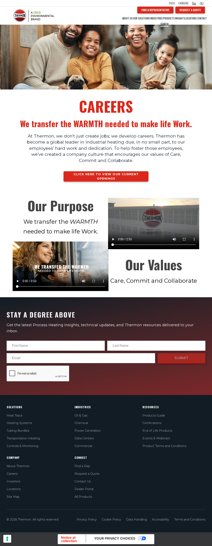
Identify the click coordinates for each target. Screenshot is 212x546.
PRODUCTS (169, 18)
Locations (191, 18)
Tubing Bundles (18, 430)
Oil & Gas (81, 415)
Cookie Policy (111, 519)
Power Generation (88, 430)
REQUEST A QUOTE (190, 10)
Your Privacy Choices (114, 538)
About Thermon (18, 466)
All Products (83, 497)
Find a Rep (82, 466)
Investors (13, 481)
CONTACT (202, 18)
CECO (172, 3)
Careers (183, 3)
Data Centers (84, 438)
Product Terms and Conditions (164, 446)
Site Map (13, 497)
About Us (127, 18)
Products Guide (153, 415)
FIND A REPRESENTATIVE (155, 10)
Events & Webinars (156, 438)
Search (164, 24)
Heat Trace (14, 415)
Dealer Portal (84, 489)
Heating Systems (19, 423)
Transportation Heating (23, 438)
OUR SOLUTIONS (141, 18)
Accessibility (160, 519)
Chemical (81, 423)
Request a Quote (87, 474)
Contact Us (83, 481)
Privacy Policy (87, 519)
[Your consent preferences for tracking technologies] (7, 539)
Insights (180, 18)
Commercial (83, 446)
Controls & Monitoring (22, 446)
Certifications (151, 423)
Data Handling (136, 519)
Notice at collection (69, 539)
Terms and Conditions (189, 519)
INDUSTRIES (156, 18)
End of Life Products (157, 430)
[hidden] (63, 15)
